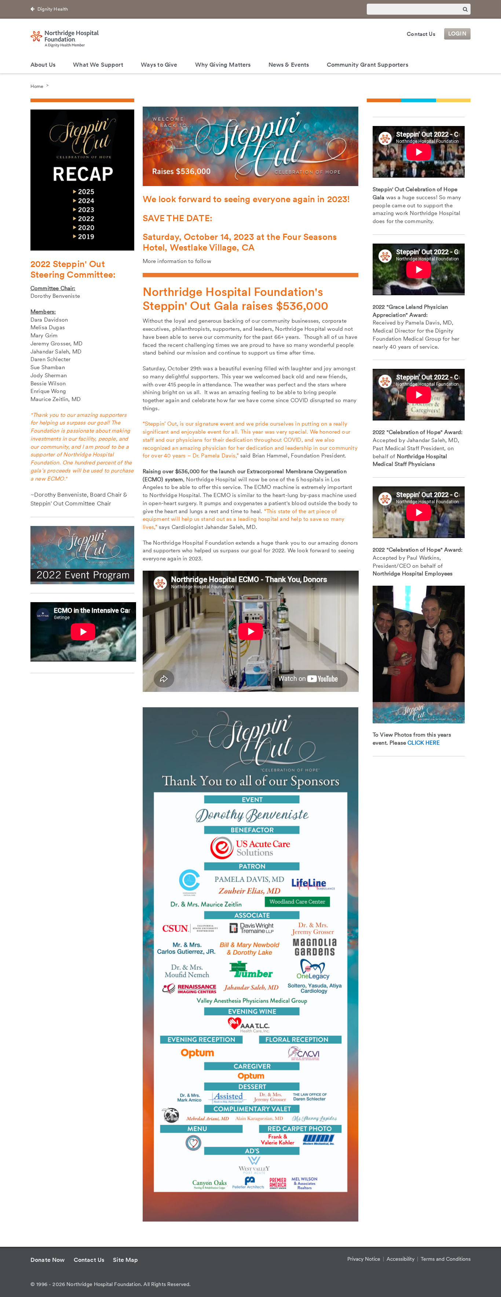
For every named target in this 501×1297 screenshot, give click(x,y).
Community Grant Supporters (367, 64)
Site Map (125, 1259)
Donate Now (47, 1259)
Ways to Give (159, 64)
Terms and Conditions (446, 1259)
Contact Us (421, 34)
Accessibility (400, 1259)
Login (457, 34)
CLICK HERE (423, 743)
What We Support (98, 64)
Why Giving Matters (223, 64)
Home (36, 86)
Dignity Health (52, 9)
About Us (42, 64)
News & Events (288, 64)
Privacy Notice (363, 1259)
